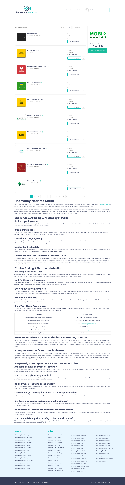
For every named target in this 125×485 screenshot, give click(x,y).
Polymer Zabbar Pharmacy (36, 148)
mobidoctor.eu (88, 333)
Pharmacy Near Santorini (78, 453)
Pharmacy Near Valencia (103, 451)
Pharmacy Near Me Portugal (23, 455)
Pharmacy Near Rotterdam (79, 451)
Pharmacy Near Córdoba (103, 440)
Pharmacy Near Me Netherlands (24, 453)
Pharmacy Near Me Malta (22, 465)
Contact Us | (101, 482)
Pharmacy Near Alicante (54, 440)
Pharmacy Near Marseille (55, 468)
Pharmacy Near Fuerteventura (80, 466)
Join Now (103, 10)
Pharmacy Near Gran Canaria (104, 448)
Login (91, 10)
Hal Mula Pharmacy (33, 83)
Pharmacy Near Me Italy (22, 450)
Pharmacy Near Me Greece (23, 445)
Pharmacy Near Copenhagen (56, 447)
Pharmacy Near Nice (53, 460)
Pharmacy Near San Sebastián (105, 458)
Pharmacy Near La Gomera (79, 461)
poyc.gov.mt (88, 330)
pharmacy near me (105, 204)
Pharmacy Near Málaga (103, 443)
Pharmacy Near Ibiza (102, 461)
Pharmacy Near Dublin (54, 450)
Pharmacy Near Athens (54, 437)
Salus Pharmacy (32, 34)
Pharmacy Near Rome (77, 448)
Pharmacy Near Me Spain (22, 458)
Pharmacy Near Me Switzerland (24, 460)
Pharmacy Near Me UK (21, 463)
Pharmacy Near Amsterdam (55, 435)
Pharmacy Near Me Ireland (23, 447)
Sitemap (107, 482)
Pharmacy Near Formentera (79, 458)
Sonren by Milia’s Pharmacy (36, 164)
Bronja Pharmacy (33, 50)
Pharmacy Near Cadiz (77, 456)
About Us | (94, 482)
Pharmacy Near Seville (102, 438)
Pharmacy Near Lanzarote (78, 469)
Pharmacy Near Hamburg (55, 453)
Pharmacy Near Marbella (78, 435)
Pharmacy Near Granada (103, 446)
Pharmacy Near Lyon (53, 465)
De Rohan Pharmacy (34, 115)
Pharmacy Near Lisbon (54, 455)
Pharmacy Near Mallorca (103, 453)
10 (63, 197)
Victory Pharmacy (33, 181)
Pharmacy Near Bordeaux (55, 463)
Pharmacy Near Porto (77, 446)
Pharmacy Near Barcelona (55, 442)
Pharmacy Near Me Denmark (23, 437)
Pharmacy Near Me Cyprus (23, 468)
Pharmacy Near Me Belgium (23, 435)
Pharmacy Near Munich (78, 440)
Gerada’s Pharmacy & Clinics (37, 66)
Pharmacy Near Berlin (54, 445)
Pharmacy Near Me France (22, 440)
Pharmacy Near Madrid (54, 458)
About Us (69, 10)
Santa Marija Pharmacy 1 (35, 99)
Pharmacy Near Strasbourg (55, 470)
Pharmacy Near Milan (77, 438)
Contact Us (78, 10)
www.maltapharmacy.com (89, 324)
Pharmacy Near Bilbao (102, 456)
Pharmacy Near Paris (77, 443)
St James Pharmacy (34, 132)
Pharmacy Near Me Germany (23, 442)
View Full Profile (74, 42)
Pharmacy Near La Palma (78, 463)
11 (67, 197)
